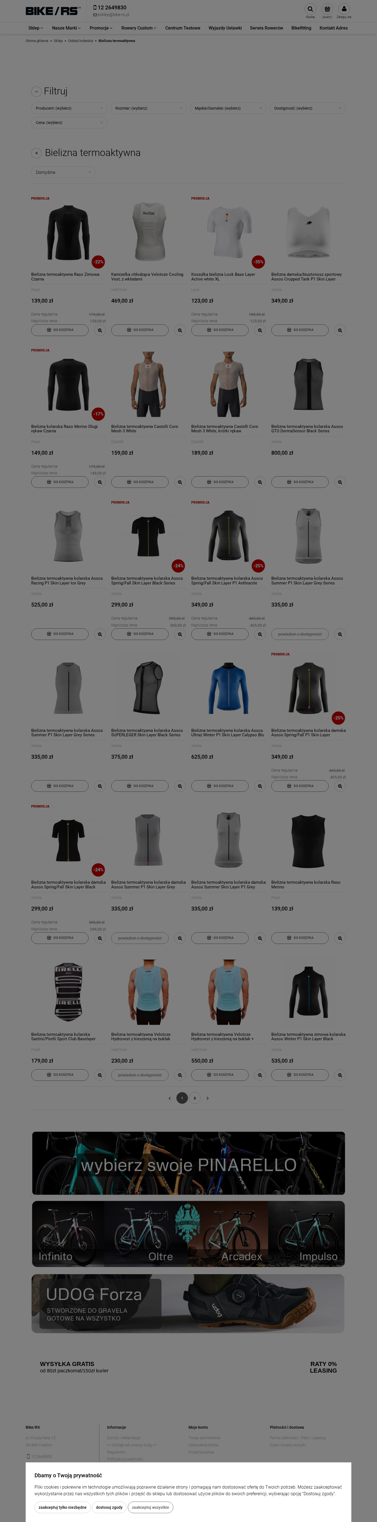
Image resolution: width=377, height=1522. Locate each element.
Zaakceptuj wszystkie (150, 1507)
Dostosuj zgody (109, 1507)
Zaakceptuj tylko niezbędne (63, 1507)
